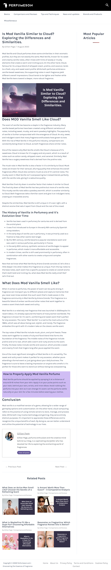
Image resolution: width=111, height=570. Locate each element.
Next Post (61, 467)
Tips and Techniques (50, 14)
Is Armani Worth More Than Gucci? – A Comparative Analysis (54, 488)
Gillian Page (23, 433)
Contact (76, 566)
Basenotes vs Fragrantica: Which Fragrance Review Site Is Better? (54, 523)
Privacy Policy (66, 563)
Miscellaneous (10, 20)
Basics (7, 14)
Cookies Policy (101, 563)
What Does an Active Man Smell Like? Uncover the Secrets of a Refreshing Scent (18, 489)
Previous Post (13, 467)
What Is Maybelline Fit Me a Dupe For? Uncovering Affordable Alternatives (18, 524)
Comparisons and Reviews (25, 14)
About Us (54, 563)
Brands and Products (92, 14)
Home (45, 563)
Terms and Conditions (83, 563)
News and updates (71, 14)
